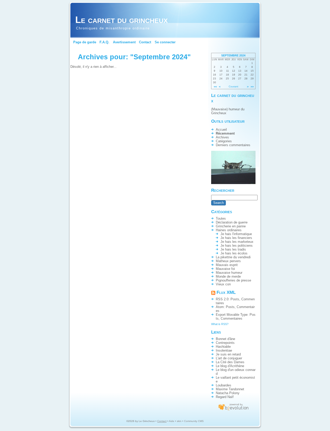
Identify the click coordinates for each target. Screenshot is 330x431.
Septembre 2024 (233, 55)
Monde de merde (228, 276)
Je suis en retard (228, 354)
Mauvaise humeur (229, 273)
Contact (145, 42)
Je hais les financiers (236, 238)
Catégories (224, 141)
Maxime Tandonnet (230, 389)
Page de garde (84, 42)
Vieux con (223, 284)
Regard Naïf (225, 397)
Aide (171, 421)
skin (179, 421)
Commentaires (231, 318)
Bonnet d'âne (225, 339)
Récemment (225, 133)
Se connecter (165, 42)
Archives (222, 137)
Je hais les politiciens (236, 245)
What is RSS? (219, 324)
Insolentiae (224, 350)
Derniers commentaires (233, 145)
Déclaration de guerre (232, 222)
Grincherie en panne (231, 226)
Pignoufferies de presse (233, 280)
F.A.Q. (104, 42)
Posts (234, 299)
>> (252, 86)
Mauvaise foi (225, 269)
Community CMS (194, 421)
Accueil (221, 129)
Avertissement (124, 42)
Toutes (221, 218)
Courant (233, 86)
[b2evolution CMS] (233, 410)
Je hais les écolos (234, 253)
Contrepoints (225, 343)
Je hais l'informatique (236, 234)
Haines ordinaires (229, 230)
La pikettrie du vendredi (233, 257)
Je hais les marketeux (236, 242)
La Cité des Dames (230, 362)
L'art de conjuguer (229, 358)
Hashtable (223, 347)
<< (215, 86)
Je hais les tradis (233, 249)
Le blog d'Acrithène (230, 366)
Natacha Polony (228, 393)
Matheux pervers (228, 261)
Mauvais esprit (227, 265)
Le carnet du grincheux (121, 19)
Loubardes (223, 385)
